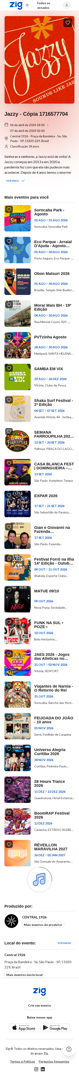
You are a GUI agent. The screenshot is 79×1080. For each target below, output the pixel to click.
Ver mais (12, 180)
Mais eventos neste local (24, 975)
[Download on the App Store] (24, 1027)
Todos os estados (43, 5)
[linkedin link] (43, 1069)
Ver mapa (64, 943)
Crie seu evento (39, 1005)
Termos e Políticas (22, 1061)
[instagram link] (36, 1069)
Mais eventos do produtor (43, 925)
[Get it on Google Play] (55, 1027)
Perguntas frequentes (54, 1061)
